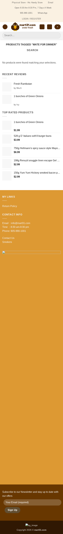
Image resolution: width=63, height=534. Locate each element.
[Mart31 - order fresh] (23, 27)
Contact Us (8, 238)
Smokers (7, 242)
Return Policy (9, 206)
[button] (5, 26)
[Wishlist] (42, 26)
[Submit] (57, 35)
